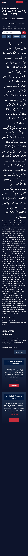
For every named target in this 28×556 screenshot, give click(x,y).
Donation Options (20, 352)
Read (3, 28)
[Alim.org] (4, 2)
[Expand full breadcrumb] (3, 18)
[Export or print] (4, 36)
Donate (20, 2)
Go (24, 33)
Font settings (21, 28)
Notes (14, 28)
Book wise (21, 23)
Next (23, 36)
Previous (16, 36)
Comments (9, 28)
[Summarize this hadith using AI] (9, 36)
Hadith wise (12, 23)
